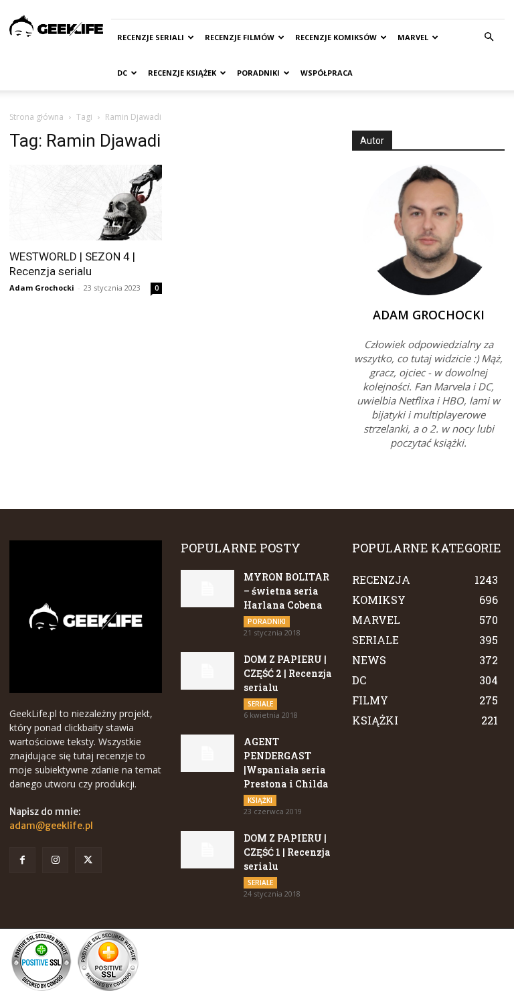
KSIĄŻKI (260, 800)
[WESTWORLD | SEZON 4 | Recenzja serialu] (85, 202)
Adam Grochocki (41, 288)
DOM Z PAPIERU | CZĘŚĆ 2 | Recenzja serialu (288, 673)
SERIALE (260, 703)
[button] (489, 37)
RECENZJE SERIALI (150, 37)
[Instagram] (55, 860)
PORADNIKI (258, 73)
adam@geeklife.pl (51, 826)
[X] (88, 860)
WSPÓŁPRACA (327, 73)
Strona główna (36, 117)
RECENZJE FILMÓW (239, 37)
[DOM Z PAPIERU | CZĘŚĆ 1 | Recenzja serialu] (207, 849)
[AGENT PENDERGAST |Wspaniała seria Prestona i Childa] (207, 753)
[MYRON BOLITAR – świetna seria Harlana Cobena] (207, 588)
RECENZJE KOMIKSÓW (336, 37)
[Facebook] (22, 860)
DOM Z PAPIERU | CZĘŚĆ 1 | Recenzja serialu (287, 852)
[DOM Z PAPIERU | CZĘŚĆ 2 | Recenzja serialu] (207, 671)
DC (122, 73)
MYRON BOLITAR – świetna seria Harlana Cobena (286, 590)
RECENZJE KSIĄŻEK (182, 73)
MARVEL (413, 37)
